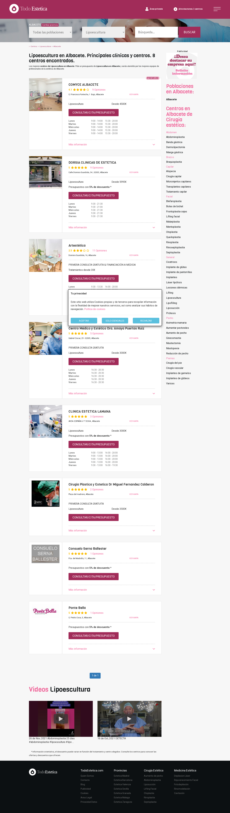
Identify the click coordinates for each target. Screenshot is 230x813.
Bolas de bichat (174, 206)
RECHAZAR (146, 321)
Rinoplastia (172, 242)
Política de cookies (94, 309)
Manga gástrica (174, 152)
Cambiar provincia (50, 25)
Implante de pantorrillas (179, 272)
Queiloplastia (173, 237)
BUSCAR (189, 32)
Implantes (171, 277)
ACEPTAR (84, 321)
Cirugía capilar (173, 176)
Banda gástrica (174, 142)
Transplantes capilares (178, 186)
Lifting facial (173, 216)
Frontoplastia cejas (176, 211)
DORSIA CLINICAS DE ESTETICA (92, 162)
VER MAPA (133, 94)
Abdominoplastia (175, 137)
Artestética (77, 245)
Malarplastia (173, 221)
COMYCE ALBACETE (83, 84)
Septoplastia (173, 252)
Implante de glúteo (176, 267)
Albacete (171, 99)
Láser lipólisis (174, 282)
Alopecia (171, 171)
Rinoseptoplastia (175, 247)
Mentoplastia (173, 226)
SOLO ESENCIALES (115, 321)
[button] (112, 144)
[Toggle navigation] (217, 9)
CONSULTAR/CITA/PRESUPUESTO (93, 112)
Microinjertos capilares (178, 181)
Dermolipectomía (175, 147)
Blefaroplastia (173, 201)
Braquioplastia (174, 161)
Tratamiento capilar (176, 191)
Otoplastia (171, 232)
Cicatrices (171, 261)
